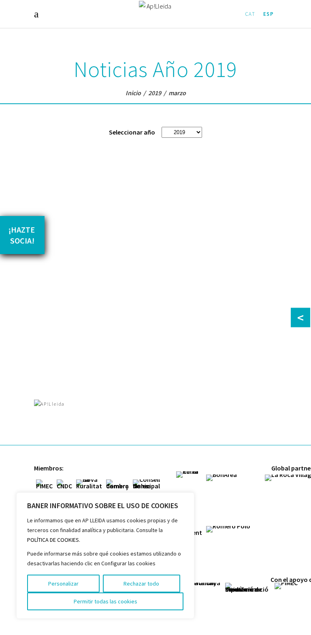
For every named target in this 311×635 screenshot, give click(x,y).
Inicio (133, 93)
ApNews (59, 255)
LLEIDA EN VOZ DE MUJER (83, 237)
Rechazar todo (141, 583)
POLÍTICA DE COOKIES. (53, 539)
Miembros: (49, 468)
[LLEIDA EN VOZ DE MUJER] (97, 185)
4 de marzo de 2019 (98, 255)
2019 (154, 93)
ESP (268, 14)
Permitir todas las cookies (105, 601)
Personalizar (63, 583)
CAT (250, 14)
